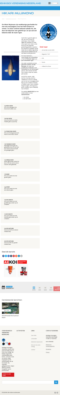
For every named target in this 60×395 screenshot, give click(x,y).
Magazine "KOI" (46, 54)
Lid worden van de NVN (48, 50)
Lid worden (34, 338)
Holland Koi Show (46, 66)
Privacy (47, 352)
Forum (43, 62)
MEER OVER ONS (7, 374)
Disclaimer (48, 349)
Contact (33, 349)
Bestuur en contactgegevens (50, 345)
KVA (43, 58)
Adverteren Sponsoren (36, 342)
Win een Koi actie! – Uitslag (36, 345)
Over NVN (33, 335)
